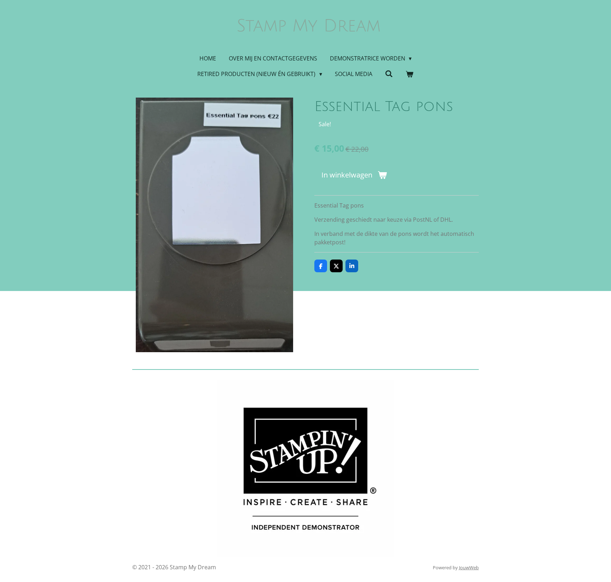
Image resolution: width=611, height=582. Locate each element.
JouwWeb (469, 567)
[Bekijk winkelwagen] (409, 74)
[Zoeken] (388, 73)
